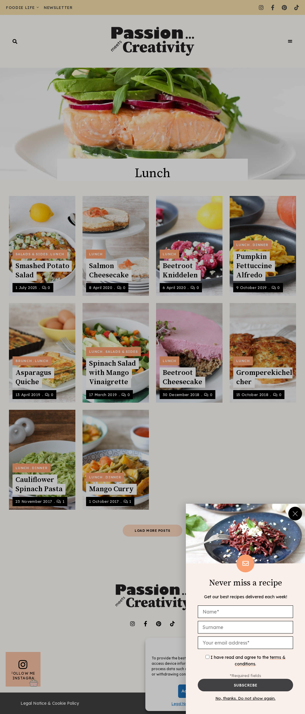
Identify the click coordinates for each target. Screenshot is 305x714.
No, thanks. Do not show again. (245, 698)
